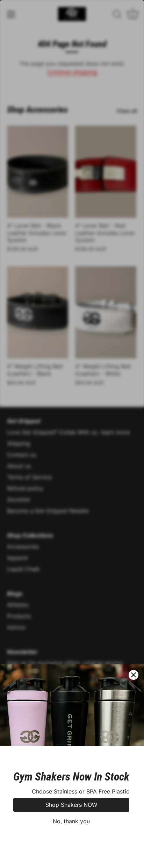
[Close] (133, 675)
